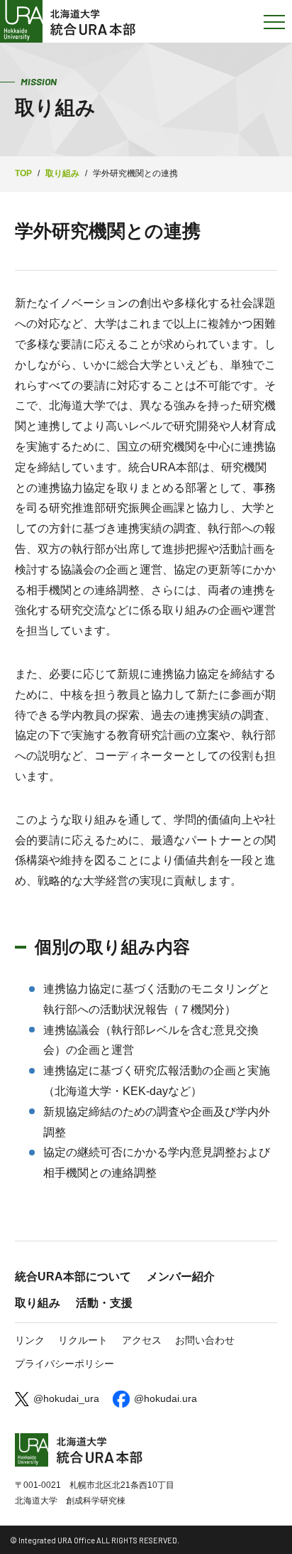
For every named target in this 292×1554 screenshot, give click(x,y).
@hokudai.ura (165, 1398)
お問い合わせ (205, 1340)
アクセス (142, 1340)
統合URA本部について (73, 1276)
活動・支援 (104, 1303)
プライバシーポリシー (64, 1363)
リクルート (83, 1340)
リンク (30, 1340)
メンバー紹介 (181, 1276)
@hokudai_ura (66, 1398)
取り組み (37, 1303)
